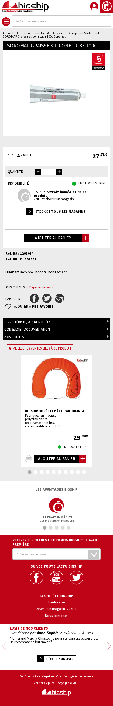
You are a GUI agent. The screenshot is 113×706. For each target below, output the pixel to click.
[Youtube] (56, 577)
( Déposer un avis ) (41, 287)
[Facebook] (36, 577)
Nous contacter (56, 615)
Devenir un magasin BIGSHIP (56, 608)
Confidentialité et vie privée (36, 676)
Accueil (8, 33)
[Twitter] (76, 577)
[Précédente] (4, 647)
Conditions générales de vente (74, 676)
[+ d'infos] (28, 458)
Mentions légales (43, 683)
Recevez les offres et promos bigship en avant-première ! (56, 542)
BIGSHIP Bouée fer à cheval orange (55, 411)
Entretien (23, 33)
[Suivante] (109, 647)
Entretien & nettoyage (49, 33)
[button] (59, 172)
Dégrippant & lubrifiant (83, 33)
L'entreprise (56, 602)
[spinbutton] (48, 172)
